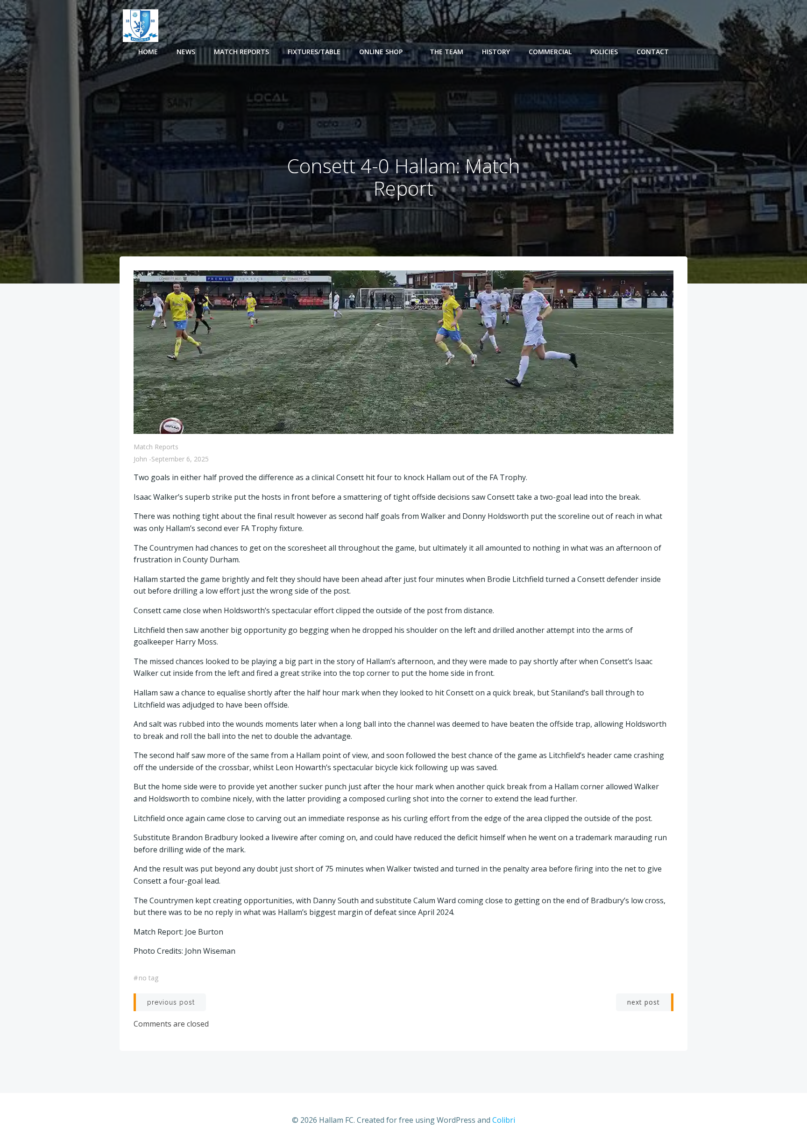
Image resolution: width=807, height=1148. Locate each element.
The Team (446, 51)
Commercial (550, 51)
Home (148, 51)
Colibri (503, 1120)
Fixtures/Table (314, 51)
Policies (604, 51)
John (140, 458)
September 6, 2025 (180, 458)
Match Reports (241, 51)
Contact (653, 51)
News (186, 51)
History (496, 51)
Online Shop (381, 51)
